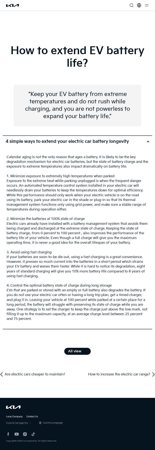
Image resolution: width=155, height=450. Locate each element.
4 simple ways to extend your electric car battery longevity (67, 141)
